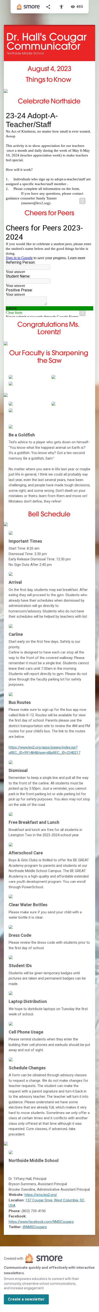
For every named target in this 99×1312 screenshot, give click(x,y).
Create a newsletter (26, 1299)
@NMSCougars (35, 1227)
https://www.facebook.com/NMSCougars (41, 1222)
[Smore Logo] (28, 7)
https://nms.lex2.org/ (41, 1195)
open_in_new (82, 201)
